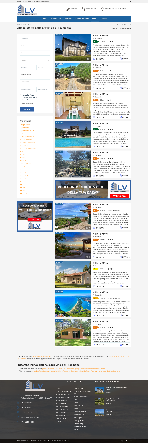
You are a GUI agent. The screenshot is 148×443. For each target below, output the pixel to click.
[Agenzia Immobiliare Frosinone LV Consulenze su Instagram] (130, 441)
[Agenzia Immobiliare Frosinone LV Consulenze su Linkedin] (126, 441)
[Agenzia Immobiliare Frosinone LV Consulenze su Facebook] (118, 441)
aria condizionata (68, 369)
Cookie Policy (78, 424)
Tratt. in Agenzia (114, 210)
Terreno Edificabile (26, 176)
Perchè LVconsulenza (63, 391)
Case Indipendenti (80, 412)
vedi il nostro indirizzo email (30, 417)
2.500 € (110, 42)
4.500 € (110, 327)
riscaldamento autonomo (96, 369)
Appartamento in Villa (27, 131)
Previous (58, 48)
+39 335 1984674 (26, 408)
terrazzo (51, 369)
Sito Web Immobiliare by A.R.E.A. (58, 441)
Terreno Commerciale (27, 173)
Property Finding (61, 418)
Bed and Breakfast (26, 140)
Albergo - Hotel (25, 125)
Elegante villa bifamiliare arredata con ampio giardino (117, 399)
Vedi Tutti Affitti (61, 403)
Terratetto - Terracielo (27, 167)
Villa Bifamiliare (25, 188)
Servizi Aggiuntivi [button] (27, 103)
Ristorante (23, 161)
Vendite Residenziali (62, 394)
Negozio (22, 155)
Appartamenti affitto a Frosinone (109, 371)
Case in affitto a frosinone (40, 371)
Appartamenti (78, 406)
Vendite (68, 19)
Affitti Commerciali (62, 409)
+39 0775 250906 (26, 403)
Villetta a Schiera (25, 194)
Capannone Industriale (27, 143)
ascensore (84, 369)
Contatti (104, 19)
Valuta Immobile (61, 415)
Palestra (22, 158)
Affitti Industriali (61, 412)
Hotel (21, 152)
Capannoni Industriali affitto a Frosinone (84, 371)
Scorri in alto (143, 413)
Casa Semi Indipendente (28, 149)
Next (88, 48)
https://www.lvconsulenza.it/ (42, 356)
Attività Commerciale (27, 137)
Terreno (22, 170)
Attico (21, 134)
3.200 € (109, 100)
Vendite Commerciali (63, 397)
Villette (76, 402)
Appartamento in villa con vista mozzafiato (115, 410)
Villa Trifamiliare (25, 191)
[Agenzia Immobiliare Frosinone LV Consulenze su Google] (122, 441)
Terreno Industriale (26, 179)
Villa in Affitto (101, 36)
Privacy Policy (79, 421)
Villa (21, 185)
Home (44, 19)
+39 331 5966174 (26, 412)
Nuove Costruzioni (82, 19)
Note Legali (78, 418)
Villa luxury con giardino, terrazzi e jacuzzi (116, 388)
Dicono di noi (78, 388)
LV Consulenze (55, 19)
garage (77, 369)
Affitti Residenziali (62, 406)
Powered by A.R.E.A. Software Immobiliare (31, 441)
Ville (75, 399)
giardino (44, 369)
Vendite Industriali (62, 400)
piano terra (58, 369)
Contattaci (74, 8)
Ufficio (22, 182)
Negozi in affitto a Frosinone (60, 371)
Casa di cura (24, 146)
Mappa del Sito (79, 415)
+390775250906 (91, 8)
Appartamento (24, 128)
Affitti (94, 19)
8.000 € (110, 158)
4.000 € (109, 71)
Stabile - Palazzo (25, 164)
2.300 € (110, 269)
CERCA (27, 109)
